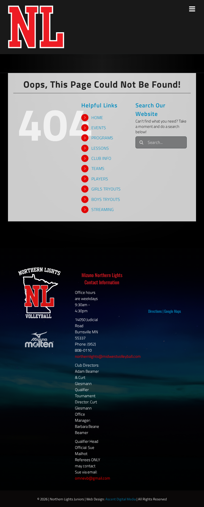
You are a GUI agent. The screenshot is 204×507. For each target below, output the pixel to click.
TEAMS (97, 168)
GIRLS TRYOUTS (106, 189)
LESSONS (100, 148)
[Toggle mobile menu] (192, 8)
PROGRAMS (102, 138)
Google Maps (172, 311)
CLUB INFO (101, 158)
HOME (97, 117)
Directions (155, 311)
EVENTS (98, 127)
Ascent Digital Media (120, 499)
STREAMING (102, 209)
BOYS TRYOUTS (105, 199)
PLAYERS (99, 179)
